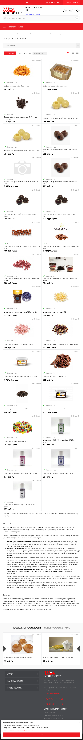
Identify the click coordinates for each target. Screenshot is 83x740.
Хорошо (41, 735)
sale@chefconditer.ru (33, 14)
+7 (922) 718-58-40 (54, 699)
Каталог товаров (15, 27)
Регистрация (55, 2)
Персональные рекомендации (27, 628)
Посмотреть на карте (51, 693)
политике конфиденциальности (23, 730)
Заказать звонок (72, 2)
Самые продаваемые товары (57, 628)
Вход (48, 2)
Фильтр (11, 53)
